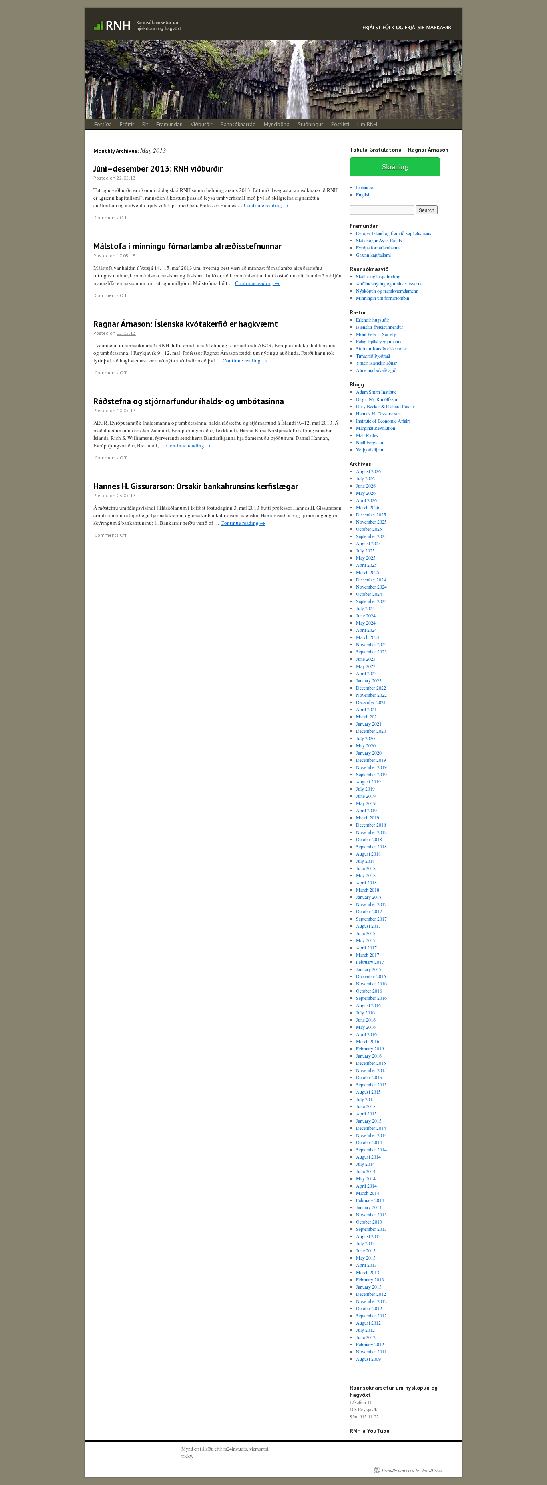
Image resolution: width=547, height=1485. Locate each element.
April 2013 (366, 1265)
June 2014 (366, 1171)
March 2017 (367, 954)
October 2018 (369, 839)
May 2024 (366, 622)
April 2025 (366, 565)
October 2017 (369, 911)
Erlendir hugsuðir (372, 319)
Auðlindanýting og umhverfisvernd (389, 283)
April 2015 (366, 1113)
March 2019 (367, 817)
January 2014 (369, 1207)
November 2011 (371, 1351)
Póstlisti (340, 124)
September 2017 (371, 918)
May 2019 (366, 803)
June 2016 (366, 1019)
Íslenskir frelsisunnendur (379, 327)
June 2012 (366, 1337)
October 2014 (369, 1142)
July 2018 (365, 861)
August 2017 (368, 926)
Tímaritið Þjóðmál (373, 355)
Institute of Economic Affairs (383, 420)
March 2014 (367, 1193)
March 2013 (367, 1272)
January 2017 (369, 969)
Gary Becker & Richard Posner (385, 406)
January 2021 (369, 723)
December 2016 (371, 976)
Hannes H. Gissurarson (378, 413)
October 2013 (369, 1221)
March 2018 (367, 889)
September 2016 (371, 998)
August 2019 (368, 781)
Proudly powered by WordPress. (413, 1470)
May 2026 (366, 493)
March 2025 (367, 572)
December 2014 (371, 1128)
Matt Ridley (367, 435)
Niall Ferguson (370, 442)
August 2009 (368, 1359)
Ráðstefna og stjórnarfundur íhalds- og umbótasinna (188, 401)
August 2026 (368, 471)
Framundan (169, 124)
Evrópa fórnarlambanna (378, 247)
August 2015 (368, 1091)
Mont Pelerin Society (376, 334)
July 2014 (365, 1164)
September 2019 (371, 774)
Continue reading (266, 205)
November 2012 (371, 1301)
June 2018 (366, 868)
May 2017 (366, 940)
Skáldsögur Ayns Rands (379, 240)
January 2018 (369, 897)
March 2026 (367, 507)
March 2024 (367, 637)
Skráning (395, 167)
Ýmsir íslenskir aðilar (376, 363)
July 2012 (365, 1330)
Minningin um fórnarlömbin (382, 298)
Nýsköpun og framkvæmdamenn (387, 290)
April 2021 (366, 709)
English (363, 194)
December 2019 (371, 760)
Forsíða (103, 124)
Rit (145, 124)
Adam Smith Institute (376, 391)
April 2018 (366, 882)
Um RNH (367, 124)
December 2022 (371, 687)
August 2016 (368, 1005)
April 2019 (366, 810)
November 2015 (371, 1070)
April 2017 (366, 947)
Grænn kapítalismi (373, 254)
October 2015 (369, 1077)
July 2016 (365, 1012)
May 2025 (366, 557)
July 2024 (365, 608)
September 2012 (371, 1315)
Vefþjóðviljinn (369, 449)
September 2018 (371, 846)
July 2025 (365, 550)
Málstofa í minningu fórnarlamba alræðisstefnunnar (187, 246)
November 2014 (371, 1135)
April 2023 (366, 673)
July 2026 (365, 478)
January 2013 (369, 1286)
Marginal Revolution (375, 428)
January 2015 (369, 1120)
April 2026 (366, 500)
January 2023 (369, 680)
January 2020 (369, 752)
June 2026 (366, 485)
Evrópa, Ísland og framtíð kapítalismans (393, 233)
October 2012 (369, 1308)
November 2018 (371, 832)
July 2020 (365, 738)
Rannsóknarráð (238, 124)
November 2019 (371, 767)
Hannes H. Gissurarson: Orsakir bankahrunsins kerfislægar (195, 486)
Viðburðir (202, 124)
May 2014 (366, 1178)
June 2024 (366, 615)
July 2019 (365, 788)
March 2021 (367, 716)
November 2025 (371, 521)
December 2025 (371, 514)
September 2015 (371, 1084)
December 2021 (371, 702)
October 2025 (369, 529)
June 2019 (366, 796)
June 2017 (366, 933)
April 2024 (366, 630)
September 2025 (371, 536)
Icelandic (364, 187)
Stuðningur (310, 124)
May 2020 (366, 745)
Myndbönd (277, 124)
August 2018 (368, 853)
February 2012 (370, 1344)
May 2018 (366, 875)
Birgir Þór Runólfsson (377, 399)
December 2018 (371, 824)
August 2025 (368, 543)
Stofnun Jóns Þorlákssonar (381, 348)
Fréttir (127, 124)
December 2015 (371, 1063)
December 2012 (371, 1294)
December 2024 (371, 579)
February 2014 (370, 1200)
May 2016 (366, 1027)
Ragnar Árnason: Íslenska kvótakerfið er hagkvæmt (185, 323)
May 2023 (366, 666)
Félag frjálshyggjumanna (379, 341)
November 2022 (371, 695)
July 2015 (365, 1099)
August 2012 (368, 1322)
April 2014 (366, 1185)
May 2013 (366, 1257)
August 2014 (368, 1156)
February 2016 (370, 1048)
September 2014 (371, 1149)
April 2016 (366, 1034)
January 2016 (369, 1055)
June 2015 (366, 1106)
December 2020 (371, 731)
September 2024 (371, 601)
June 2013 (366, 1250)
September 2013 (371, 1229)
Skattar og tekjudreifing (378, 276)
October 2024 (369, 594)
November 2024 (371, 586)
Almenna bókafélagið (376, 370)
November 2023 (371, 644)
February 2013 (370, 1279)
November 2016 (371, 983)
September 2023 (371, 651)
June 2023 (366, 659)
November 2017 (371, 904)
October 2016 (369, 990)
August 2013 (368, 1236)
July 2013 (365, 1243)
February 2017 (370, 962)
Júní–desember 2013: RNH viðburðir (158, 168)
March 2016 (367, 1041)
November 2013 (371, 1214)
